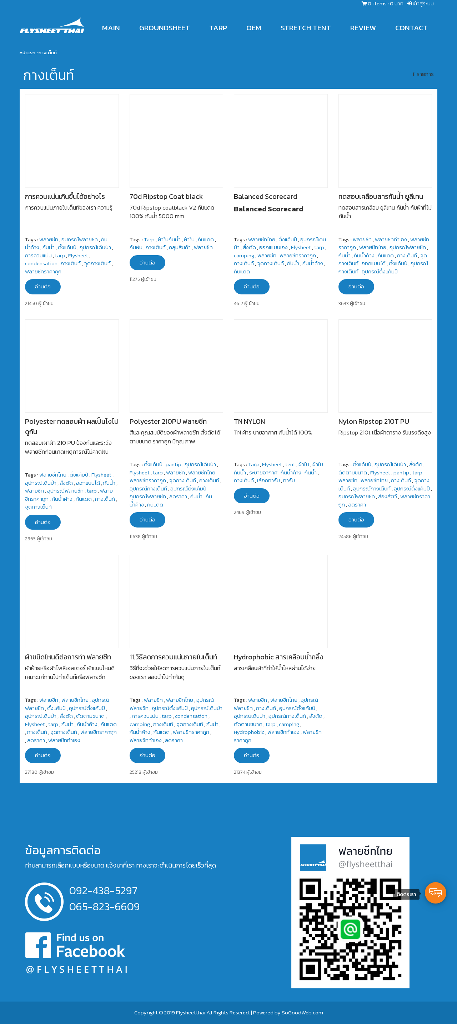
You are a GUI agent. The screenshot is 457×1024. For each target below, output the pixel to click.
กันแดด (206, 239)
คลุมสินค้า (180, 247)
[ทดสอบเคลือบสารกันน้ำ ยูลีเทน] (385, 140)
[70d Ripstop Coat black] (177, 140)
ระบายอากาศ (263, 472)
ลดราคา (178, 496)
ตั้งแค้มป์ (67, 247)
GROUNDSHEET (164, 27)
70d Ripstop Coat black (166, 196)
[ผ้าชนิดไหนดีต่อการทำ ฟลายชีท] (72, 601)
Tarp (149, 239)
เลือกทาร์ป (268, 480)
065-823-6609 (104, 907)
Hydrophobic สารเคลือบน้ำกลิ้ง (278, 657)
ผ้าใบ (189, 239)
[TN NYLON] (281, 365)
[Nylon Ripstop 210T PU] (385, 365)
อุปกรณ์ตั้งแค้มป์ (380, 271)
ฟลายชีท (48, 239)
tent (290, 464)
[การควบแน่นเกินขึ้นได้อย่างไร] (72, 140)
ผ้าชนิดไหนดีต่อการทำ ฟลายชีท (68, 657)
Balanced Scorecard (265, 196)
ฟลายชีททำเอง (391, 239)
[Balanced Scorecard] (281, 140)
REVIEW (363, 27)
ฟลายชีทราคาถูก (43, 271)
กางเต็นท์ (71, 263)
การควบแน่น (38, 255)
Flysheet (78, 255)
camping (244, 255)
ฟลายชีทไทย (261, 239)
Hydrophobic (249, 732)
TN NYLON (249, 421)
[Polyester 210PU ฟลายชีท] (177, 365)
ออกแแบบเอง (273, 247)
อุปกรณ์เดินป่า (95, 247)
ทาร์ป (289, 480)
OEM (253, 27)
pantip (173, 464)
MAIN (111, 27)
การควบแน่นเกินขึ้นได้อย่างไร (65, 196)
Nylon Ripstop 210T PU (373, 421)
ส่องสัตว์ (387, 496)
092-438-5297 (103, 891)
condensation (41, 263)
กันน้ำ (48, 247)
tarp (60, 255)
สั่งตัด (249, 247)
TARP (218, 27)
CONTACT (411, 27)
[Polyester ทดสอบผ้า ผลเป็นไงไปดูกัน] (72, 365)
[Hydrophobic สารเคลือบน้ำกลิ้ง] (281, 601)
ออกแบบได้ (374, 263)
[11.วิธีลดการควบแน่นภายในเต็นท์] (177, 601)
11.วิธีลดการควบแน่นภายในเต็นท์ (173, 657)
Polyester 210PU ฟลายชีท (168, 421)
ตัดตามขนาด (352, 472)
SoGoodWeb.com (302, 1012)
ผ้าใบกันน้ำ (169, 239)
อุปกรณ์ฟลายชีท (79, 239)
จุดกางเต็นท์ (97, 263)
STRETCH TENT (306, 27)
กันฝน (136, 247)
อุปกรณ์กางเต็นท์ (148, 488)
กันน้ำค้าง (312, 263)
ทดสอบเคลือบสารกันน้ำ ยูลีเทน (380, 196)
